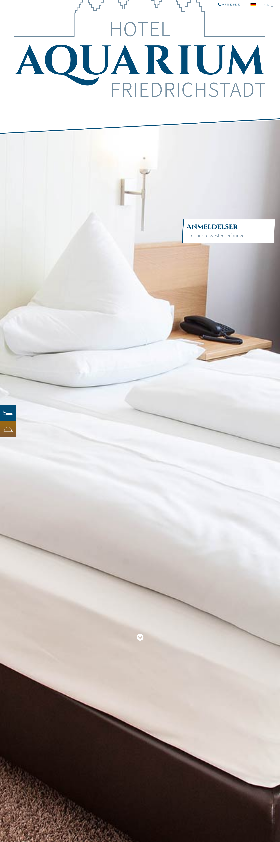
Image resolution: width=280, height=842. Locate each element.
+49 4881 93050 (231, 4)
